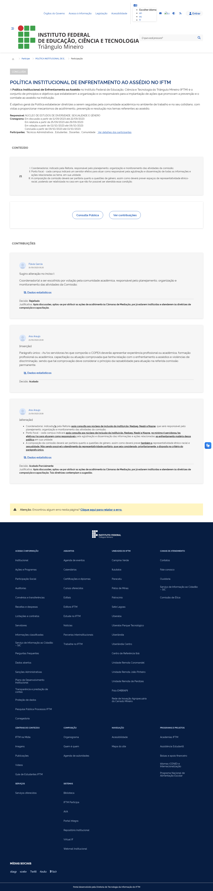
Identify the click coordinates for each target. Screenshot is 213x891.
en (140, 12)
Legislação (101, 13)
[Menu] (12, 28)
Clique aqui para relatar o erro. (101, 509)
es (140, 16)
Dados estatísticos (39, 292)
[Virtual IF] (167, 13)
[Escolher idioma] (135, 5)
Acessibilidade (119, 13)
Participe (26, 58)
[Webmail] (160, 13)
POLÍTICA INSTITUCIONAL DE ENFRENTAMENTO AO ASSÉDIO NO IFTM (50, 58)
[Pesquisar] (199, 37)
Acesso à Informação (80, 13)
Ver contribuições (125, 215)
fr (140, 19)
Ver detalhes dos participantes (114, 132)
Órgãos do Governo (54, 13)
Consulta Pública (87, 215)
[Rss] (180, 13)
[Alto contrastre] (173, 13)
